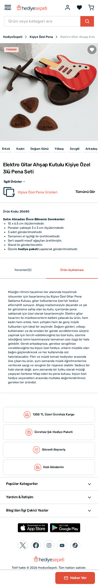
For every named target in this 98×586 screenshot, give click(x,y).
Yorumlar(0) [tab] (22, 270)
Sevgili (74, 149)
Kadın (20, 149)
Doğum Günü (39, 149)
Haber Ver (78, 578)
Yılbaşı (59, 149)
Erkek (6, 149)
